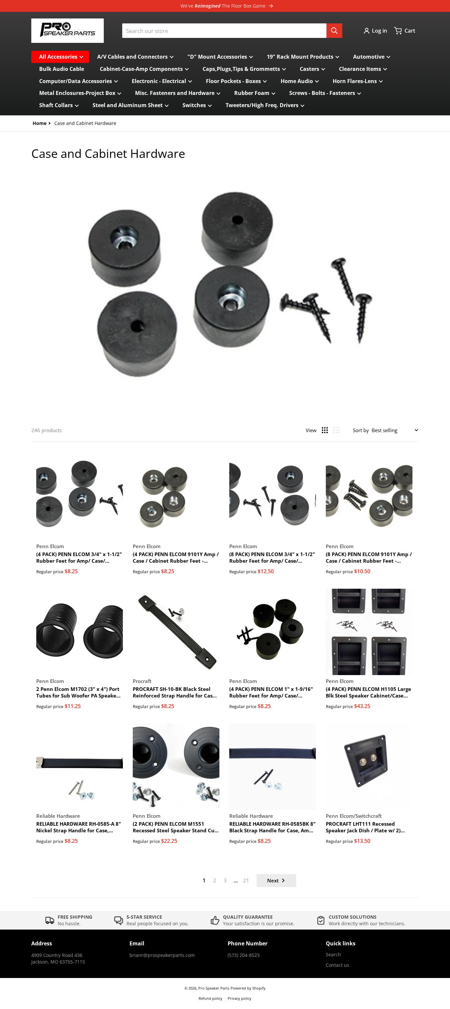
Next (273, 880)
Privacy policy (239, 998)
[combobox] (232, 30)
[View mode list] (336, 430)
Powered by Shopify (248, 988)
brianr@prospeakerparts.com (162, 955)
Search (333, 954)
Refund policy (210, 998)
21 (246, 880)
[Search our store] (334, 30)
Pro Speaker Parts (213, 988)
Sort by (361, 430)
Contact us (337, 965)
